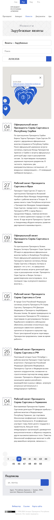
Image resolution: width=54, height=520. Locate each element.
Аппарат (18, 16)
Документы (40, 16)
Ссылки (26, 506)
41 (30, 459)
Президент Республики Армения (15, 9)
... (5, 59)
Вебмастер (16, 506)
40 (24, 459)
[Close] (40, 78)
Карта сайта (37, 506)
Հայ (15, 2)
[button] (23, 99)
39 (19, 459)
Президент (7, 16)
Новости (28, 16)
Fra (38, 2)
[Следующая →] (5, 463)
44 (46, 459)
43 (40, 459)
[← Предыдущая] (5, 454)
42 (35, 459)
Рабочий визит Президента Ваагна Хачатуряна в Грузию (26, 85)
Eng (31, 2)
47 (24, 463)
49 (35, 463)
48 (29, 463)
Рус (23, 2)
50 (40, 463)
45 (13, 463)
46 (19, 463)
